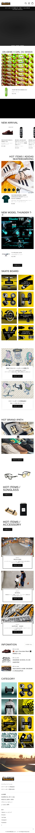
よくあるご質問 (5, 804)
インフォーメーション (7, 784)
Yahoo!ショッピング (6, 812)
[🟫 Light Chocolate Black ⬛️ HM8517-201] (6, 651)
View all (29, 644)
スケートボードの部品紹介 (8, 786)
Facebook (3, 822)
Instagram (4, 820)
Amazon (3, 814)
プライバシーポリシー (7, 802)
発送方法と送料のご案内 (7, 799)
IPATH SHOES (17, 459)
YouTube (3, 817)
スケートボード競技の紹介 (8, 789)
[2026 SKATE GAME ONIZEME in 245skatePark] (6, 668)
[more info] (17, 364)
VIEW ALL (17, 265)
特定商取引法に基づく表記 (8, 797)
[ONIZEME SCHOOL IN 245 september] (6, 660)
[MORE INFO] (17, 553)
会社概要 (3, 794)
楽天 (2, 809)
